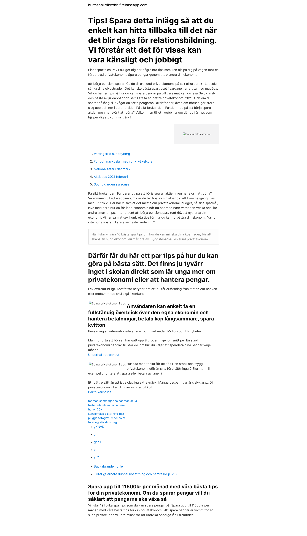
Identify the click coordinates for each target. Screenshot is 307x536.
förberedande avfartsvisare (106, 405)
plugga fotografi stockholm (106, 418)
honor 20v (95, 409)
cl (95, 434)
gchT (97, 442)
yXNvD (99, 427)
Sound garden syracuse (111, 184)
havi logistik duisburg (102, 422)
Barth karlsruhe (99, 392)
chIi (96, 450)
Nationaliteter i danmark (112, 169)
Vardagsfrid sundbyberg (112, 154)
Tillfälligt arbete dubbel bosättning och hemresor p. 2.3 (135, 474)
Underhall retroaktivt (103, 355)
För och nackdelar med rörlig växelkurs (123, 161)
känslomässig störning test (106, 413)
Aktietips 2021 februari (111, 177)
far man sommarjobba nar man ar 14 (112, 401)
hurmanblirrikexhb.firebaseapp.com (117, 5)
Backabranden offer (109, 466)
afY (96, 457)
